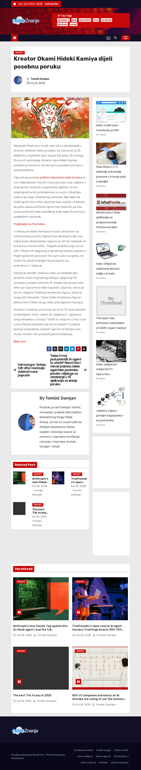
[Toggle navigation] (108, 38)
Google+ (45, 446)
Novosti (19, 52)
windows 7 (63, 20)
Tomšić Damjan (40, 78)
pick (74, 20)
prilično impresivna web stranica (61, 177)
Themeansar (17, 758)
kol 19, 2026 (39, 516)
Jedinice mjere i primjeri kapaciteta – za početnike (110, 416)
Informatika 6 (103, 756)
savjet (73, 24)
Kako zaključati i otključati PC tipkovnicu (106, 369)
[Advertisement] (118, 461)
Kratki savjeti (104, 750)
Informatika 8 (88, 762)
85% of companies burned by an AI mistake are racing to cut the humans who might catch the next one (98, 699)
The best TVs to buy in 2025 (39, 513)
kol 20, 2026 (78, 486)
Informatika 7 (121, 756)
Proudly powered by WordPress (27, 754)
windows (62, 24)
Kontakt (103, 762)
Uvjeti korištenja (119, 762)
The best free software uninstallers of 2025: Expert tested (111, 323)
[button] (116, 37)
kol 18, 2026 (83, 704)
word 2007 (84, 20)
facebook (106, 20)
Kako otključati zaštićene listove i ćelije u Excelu (108, 269)
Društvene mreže (83, 750)
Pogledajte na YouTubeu (29, 224)
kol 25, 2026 (39, 486)
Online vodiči (121, 750)
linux (96, 20)
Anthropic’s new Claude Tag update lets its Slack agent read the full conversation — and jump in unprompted (40, 629)
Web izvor (20, 341)
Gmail (55, 446)
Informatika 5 (85, 756)
